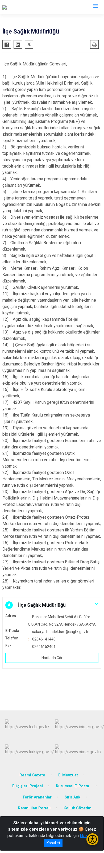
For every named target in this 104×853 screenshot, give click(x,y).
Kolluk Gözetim (77, 808)
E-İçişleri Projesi (27, 786)
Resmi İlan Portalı (34, 808)
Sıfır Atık (72, 797)
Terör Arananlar (37, 797)
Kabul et (53, 843)
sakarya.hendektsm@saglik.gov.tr (60, 632)
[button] (51, 605)
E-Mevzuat (68, 775)
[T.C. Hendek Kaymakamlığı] (26, 7)
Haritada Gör (52, 658)
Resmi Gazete (32, 775)
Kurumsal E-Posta (73, 786)
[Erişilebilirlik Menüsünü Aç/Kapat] (92, 839)
